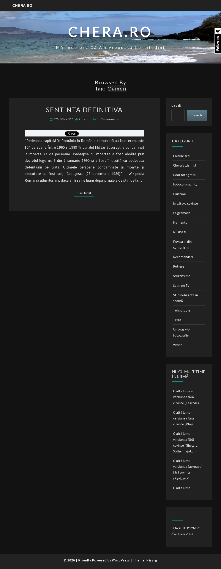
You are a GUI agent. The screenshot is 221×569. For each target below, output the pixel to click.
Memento (180, 222)
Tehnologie (181, 310)
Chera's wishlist (184, 165)
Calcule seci (181, 156)
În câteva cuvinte (185, 203)
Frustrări (179, 194)
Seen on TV (181, 285)
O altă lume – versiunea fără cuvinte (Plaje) (183, 418)
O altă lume (181, 488)
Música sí (179, 232)
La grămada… (183, 213)
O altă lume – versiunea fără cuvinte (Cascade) (186, 397)
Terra (177, 320)
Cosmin (85, 119)
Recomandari (183, 257)
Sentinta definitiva (84, 110)
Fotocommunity (185, 184)
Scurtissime (181, 276)
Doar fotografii (184, 175)
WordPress (121, 560)
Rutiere (178, 266)
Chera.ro (22, 5)
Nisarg (151, 560)
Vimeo (177, 345)
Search (197, 115)
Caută (176, 105)
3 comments (108, 119)
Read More (85, 193)
